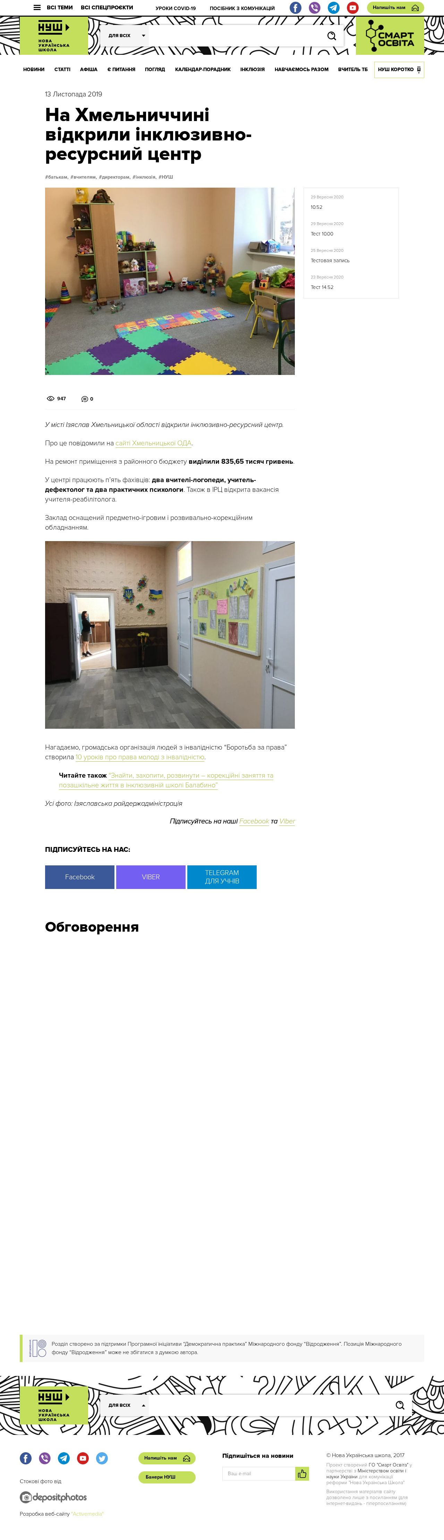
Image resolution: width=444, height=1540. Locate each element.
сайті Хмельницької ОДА (153, 443)
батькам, (58, 177)
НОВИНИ (33, 69)
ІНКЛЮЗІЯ (252, 69)
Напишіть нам (389, 7)
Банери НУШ (161, 1477)
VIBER (151, 877)
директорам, (116, 177)
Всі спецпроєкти (107, 8)
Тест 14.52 (322, 287)
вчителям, (85, 177)
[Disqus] (222, 1033)
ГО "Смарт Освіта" (388, 1465)
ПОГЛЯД (155, 69)
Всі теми (60, 8)
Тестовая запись (330, 260)
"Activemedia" (87, 1514)
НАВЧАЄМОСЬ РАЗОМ (301, 69)
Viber (287, 821)
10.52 (317, 207)
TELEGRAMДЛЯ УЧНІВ (222, 877)
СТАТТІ (62, 69)
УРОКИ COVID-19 (176, 8)
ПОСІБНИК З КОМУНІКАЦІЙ (242, 8)
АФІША (88, 69)
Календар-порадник (203, 69)
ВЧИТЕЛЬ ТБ (353, 69)
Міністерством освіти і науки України (366, 1474)
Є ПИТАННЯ (121, 69)
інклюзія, (146, 177)
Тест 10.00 (322, 234)
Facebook (254, 821)
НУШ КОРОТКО (396, 69)
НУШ (167, 177)
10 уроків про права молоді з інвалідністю (140, 757)
